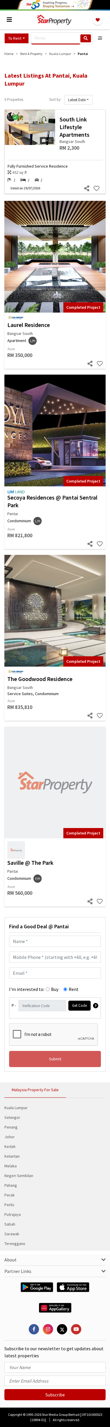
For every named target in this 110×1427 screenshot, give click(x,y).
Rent (74, 989)
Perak (9, 1195)
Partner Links (17, 1271)
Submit (55, 1059)
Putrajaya (12, 1214)
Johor (9, 1136)
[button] (16, 38)
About (10, 1260)
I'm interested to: (26, 989)
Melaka (10, 1166)
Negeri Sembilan (18, 1175)
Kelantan (12, 1156)
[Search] (85, 38)
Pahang (10, 1185)
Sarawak (11, 1233)
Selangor (12, 1117)
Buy (54, 989)
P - (14, 1005)
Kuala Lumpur (16, 1107)
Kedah (10, 1146)
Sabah (9, 1224)
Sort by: (55, 99)
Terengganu (14, 1243)
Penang (11, 1127)
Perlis (9, 1204)
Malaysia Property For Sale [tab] (35, 1089)
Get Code (79, 1005)
